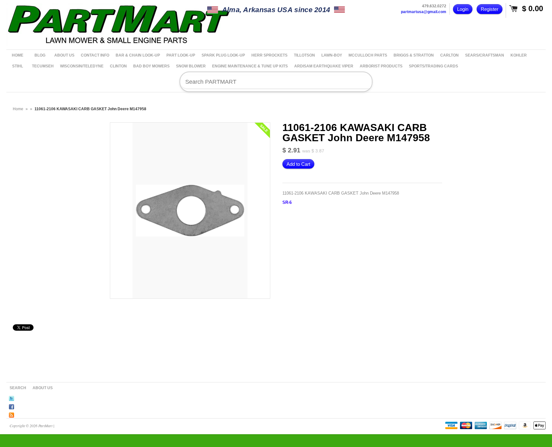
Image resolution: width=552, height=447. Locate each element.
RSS (11, 414)
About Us (43, 388)
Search (18, 388)
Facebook (11, 406)
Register (489, 9)
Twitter (11, 397)
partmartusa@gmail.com (423, 12)
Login (462, 9)
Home (18, 109)
